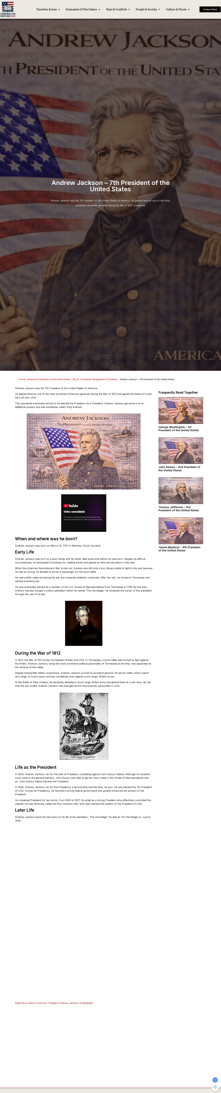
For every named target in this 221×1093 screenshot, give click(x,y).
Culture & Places (176, 9)
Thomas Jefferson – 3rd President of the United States (178, 509)
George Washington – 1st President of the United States (178, 428)
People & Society (146, 9)
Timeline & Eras (46, 9)
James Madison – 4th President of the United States (179, 549)
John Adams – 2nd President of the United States (179, 468)
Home (22, 379)
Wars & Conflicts (116, 9)
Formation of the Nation (81, 9)
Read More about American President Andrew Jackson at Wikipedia (54, 1003)
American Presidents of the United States (49, 379)
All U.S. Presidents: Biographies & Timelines (95, 379)
